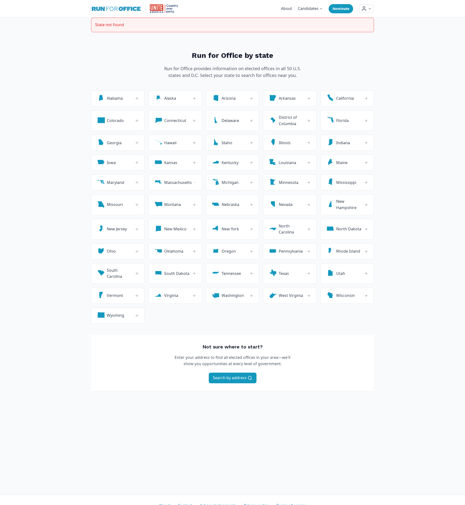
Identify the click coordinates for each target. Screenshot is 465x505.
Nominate (341, 8)
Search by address (230, 377)
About (286, 8)
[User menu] (366, 9)
